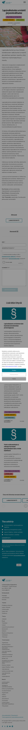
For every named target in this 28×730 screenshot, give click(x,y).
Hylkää (14, 379)
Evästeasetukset (14, 374)
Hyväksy (14, 370)
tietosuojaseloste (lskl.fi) (11, 366)
